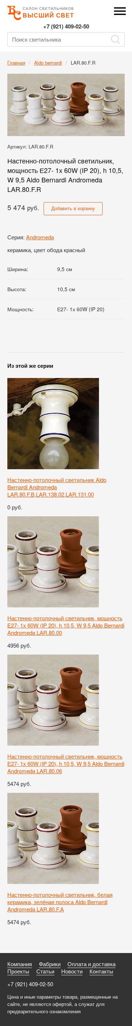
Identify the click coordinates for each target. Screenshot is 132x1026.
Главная (16, 62)
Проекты (18, 971)
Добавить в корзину (73, 208)
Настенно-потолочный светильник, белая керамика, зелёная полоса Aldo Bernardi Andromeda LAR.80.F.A (60, 902)
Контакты (101, 971)
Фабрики (49, 964)
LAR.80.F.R (83, 62)
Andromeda (40, 237)
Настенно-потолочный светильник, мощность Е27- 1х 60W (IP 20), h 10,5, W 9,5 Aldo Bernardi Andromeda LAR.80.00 (65, 625)
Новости (71, 971)
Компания (19, 964)
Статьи (45, 971)
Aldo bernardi (48, 62)
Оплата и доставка (91, 964)
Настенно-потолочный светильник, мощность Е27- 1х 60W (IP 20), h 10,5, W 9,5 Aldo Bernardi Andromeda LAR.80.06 (65, 763)
